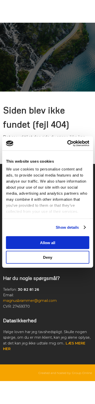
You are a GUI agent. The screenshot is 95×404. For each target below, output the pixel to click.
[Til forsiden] (47, 57)
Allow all (47, 242)
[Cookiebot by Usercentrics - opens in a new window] (67, 143)
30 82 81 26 (28, 289)
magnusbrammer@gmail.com (30, 300)
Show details (67, 227)
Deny (47, 257)
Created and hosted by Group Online (65, 373)
